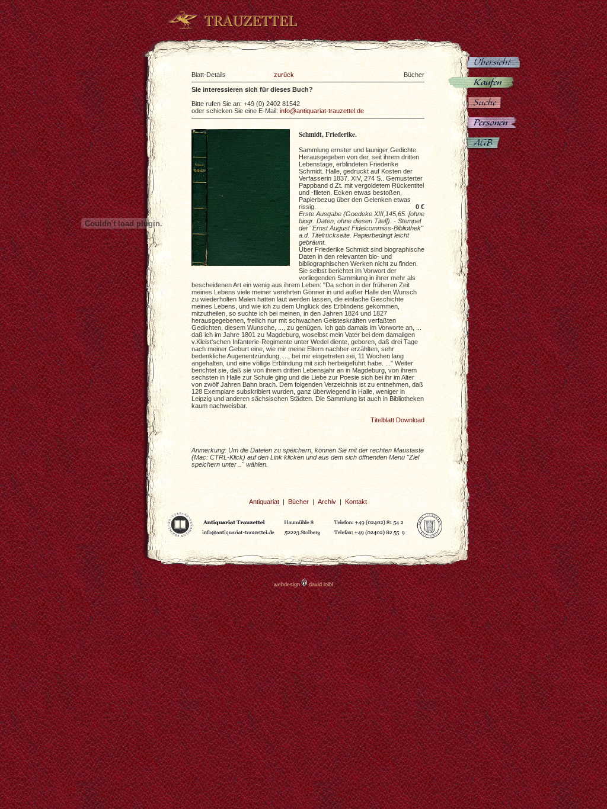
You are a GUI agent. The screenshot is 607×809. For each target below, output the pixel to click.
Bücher (298, 501)
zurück (284, 74)
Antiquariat (264, 501)
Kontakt (356, 501)
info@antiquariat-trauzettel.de (322, 110)
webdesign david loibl (303, 585)
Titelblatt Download (397, 419)
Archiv (327, 501)
